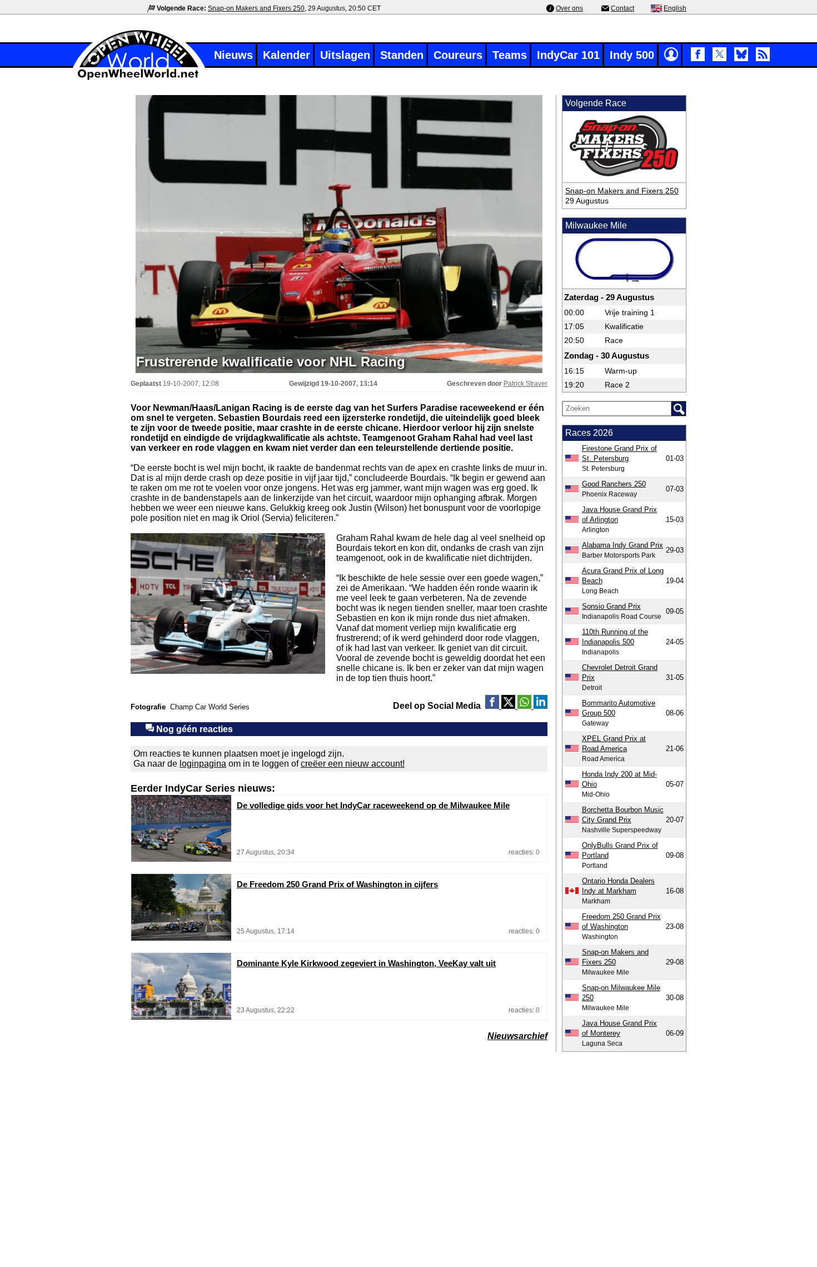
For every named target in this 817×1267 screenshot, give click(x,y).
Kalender (286, 55)
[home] (139, 78)
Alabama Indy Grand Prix (622, 545)
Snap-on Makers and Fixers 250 (256, 8)
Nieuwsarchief (517, 1036)
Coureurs (458, 55)
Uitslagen (345, 55)
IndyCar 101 (568, 55)
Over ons (569, 8)
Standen (402, 55)
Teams (509, 55)
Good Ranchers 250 (614, 484)
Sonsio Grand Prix (611, 606)
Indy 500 (632, 55)
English (675, 8)
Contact (622, 8)
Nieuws (233, 55)
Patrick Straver (525, 383)
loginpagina (203, 763)
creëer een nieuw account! (353, 763)
